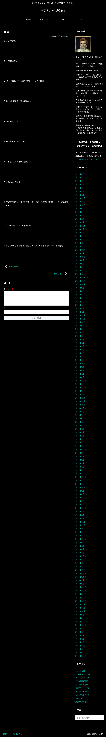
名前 (5, 308)
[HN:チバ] (83, 44)
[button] (102, 717)
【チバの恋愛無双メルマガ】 (87, 159)
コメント (8, 289)
